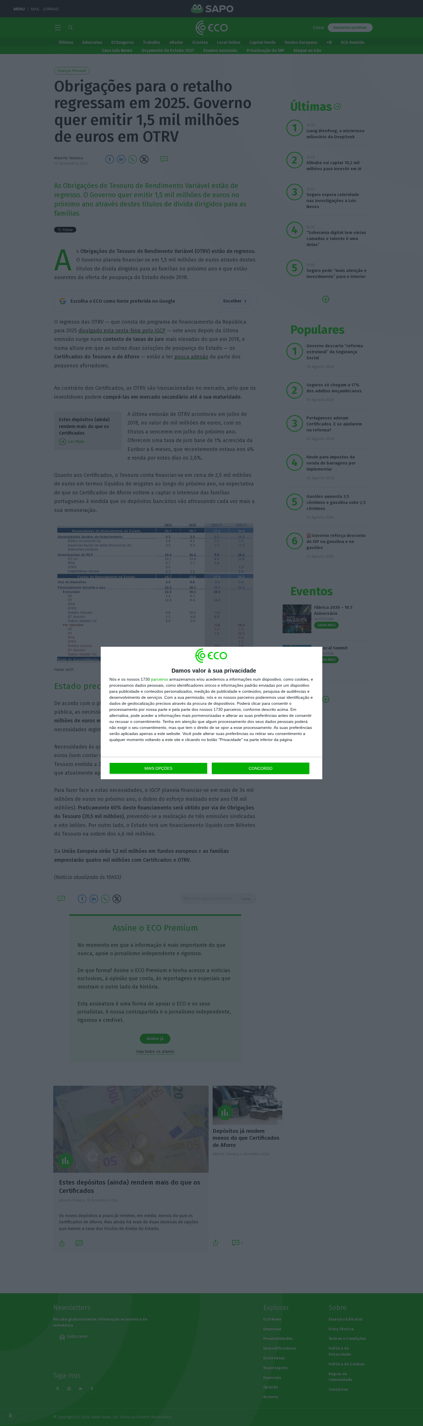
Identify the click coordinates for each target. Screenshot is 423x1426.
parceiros (159, 679)
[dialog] (211, 713)
